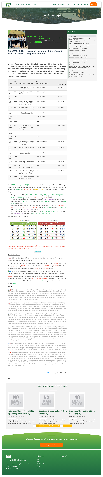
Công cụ (79, 4)
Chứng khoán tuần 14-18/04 (77, 50)
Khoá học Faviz (70, 4)
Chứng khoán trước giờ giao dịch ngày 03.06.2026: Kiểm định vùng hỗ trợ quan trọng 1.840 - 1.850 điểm (82, 40)
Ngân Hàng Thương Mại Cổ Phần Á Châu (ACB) (53, 412)
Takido (49, 373)
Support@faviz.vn (32, 4)
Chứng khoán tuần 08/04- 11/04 (78, 53)
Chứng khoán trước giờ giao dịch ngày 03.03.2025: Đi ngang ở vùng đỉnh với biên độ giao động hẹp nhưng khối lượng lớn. (82, 66)
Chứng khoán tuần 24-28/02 (77, 72)
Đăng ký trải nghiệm (51, 445)
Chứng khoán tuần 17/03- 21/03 (78, 60)
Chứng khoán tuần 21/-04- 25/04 (78, 48)
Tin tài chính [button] (72, 36)
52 (64, 425)
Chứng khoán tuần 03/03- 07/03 (78, 70)
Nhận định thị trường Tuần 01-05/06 (79, 43)
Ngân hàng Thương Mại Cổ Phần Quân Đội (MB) (82, 412)
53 (67, 425)
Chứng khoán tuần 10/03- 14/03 (78, 62)
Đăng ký (93, 4)
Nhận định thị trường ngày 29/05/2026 (79, 46)
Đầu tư (86, 4)
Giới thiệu (53, 4)
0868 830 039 (20, 4)
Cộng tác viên (41, 470)
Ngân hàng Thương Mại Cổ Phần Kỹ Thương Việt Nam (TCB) (21, 412)
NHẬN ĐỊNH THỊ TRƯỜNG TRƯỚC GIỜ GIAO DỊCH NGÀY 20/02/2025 (82, 75)
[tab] (82, 36)
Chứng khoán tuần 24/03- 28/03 (78, 57)
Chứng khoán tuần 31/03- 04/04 (78, 55)
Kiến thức (61, 4)
